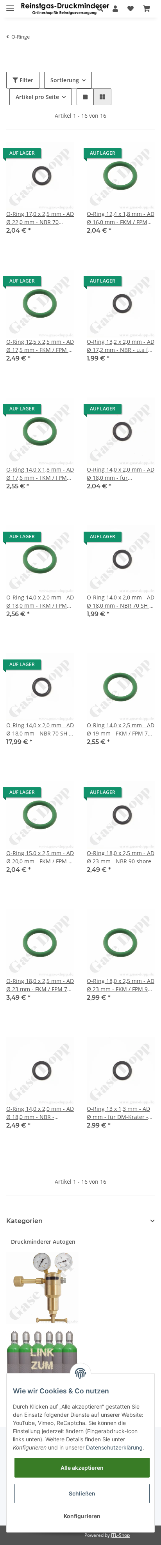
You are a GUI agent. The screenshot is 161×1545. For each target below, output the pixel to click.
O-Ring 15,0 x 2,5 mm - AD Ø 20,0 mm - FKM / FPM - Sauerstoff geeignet (40, 857)
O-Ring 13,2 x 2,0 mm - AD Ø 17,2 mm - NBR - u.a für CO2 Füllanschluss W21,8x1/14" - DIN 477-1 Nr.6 (120, 346)
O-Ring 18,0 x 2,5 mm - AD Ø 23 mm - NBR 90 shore (120, 857)
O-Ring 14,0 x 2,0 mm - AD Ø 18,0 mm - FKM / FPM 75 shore (40, 602)
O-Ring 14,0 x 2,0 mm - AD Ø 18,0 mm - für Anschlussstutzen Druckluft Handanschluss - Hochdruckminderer (120, 474)
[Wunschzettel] (130, 8)
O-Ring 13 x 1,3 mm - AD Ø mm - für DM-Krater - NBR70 (118, 1113)
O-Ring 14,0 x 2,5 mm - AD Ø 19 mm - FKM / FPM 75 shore (120, 729)
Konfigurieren (82, 1516)
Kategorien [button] (24, 1221)
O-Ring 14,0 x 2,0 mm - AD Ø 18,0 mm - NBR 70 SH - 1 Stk (120, 602)
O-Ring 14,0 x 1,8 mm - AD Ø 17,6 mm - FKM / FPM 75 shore (40, 474)
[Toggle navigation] (10, 5)
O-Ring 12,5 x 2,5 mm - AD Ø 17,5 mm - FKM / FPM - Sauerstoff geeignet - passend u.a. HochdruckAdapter (40, 346)
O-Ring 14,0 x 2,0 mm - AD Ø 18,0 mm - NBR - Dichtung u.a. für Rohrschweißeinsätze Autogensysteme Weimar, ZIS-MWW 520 (40, 1113)
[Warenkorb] (146, 8)
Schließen (82, 1493)
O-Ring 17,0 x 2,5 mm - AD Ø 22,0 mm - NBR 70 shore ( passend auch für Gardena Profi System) (40, 218)
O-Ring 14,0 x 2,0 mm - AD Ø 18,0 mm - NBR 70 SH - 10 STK (40, 729)
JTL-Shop (120, 1535)
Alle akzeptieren (82, 1467)
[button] (100, 8)
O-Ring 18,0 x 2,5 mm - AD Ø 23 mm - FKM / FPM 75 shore (40, 985)
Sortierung (64, 80)
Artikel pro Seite (37, 97)
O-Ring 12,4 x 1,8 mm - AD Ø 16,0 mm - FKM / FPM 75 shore (120, 218)
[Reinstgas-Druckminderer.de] (65, 9)
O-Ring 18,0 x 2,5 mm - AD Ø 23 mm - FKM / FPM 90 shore (120, 985)
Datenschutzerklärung (114, 1447)
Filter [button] (25, 80)
